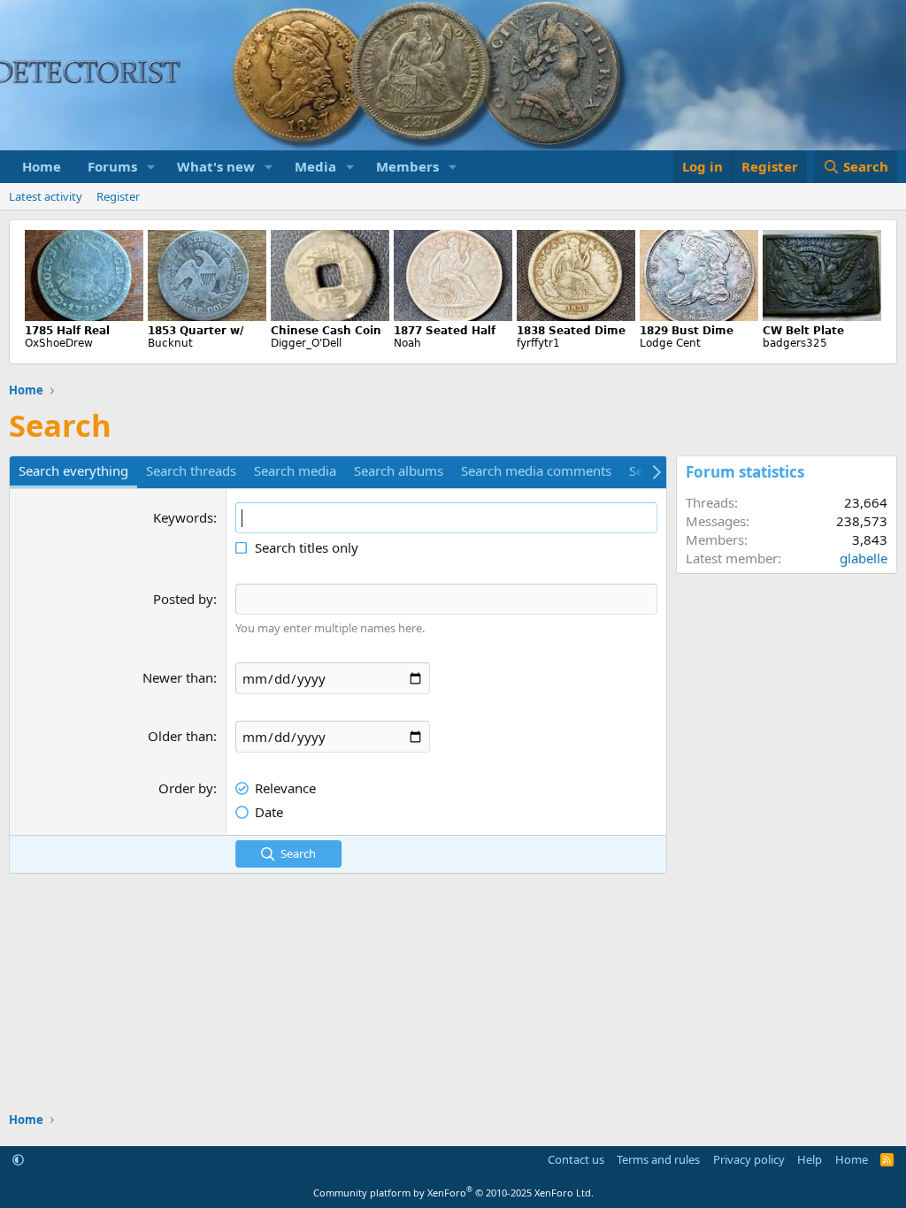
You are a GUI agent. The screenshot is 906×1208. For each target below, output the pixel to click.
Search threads (191, 470)
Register (118, 196)
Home (41, 166)
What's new (216, 166)
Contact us (576, 1159)
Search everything (73, 470)
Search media (295, 470)
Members (407, 166)
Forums (112, 166)
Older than (180, 736)
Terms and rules (658, 1159)
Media (315, 166)
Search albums (398, 470)
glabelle (863, 558)
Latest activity (45, 196)
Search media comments (536, 470)
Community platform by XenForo (453, 1192)
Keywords (183, 517)
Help (809, 1159)
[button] (151, 166)
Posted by (183, 599)
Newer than (177, 677)
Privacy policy (749, 1159)
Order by (185, 788)
